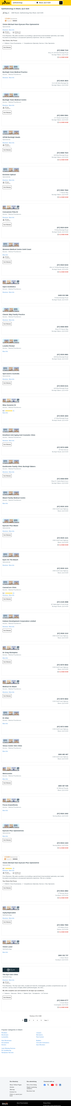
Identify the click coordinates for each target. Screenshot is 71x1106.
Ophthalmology (7, 915)
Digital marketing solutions (32, 1087)
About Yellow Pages (16, 1084)
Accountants (5, 1042)
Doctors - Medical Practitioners (12, 74)
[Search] (61, 2)
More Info (11, 30)
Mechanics (39, 1035)
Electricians (4, 1035)
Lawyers (38, 1032)
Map (6, 13)
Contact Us (13, 1092)
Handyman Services (7, 1052)
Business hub (31, 1091)
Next (45, 1020)
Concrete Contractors (42, 1042)
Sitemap (12, 1089)
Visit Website (7, 47)
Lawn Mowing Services (8, 1048)
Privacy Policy (47, 1103)
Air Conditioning (6, 1050)
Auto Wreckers (40, 1044)
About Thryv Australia (22, 1103)
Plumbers (4, 1032)
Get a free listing (32, 1084)
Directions (5, 30)
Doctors (3, 1044)
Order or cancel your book (16, 1095)
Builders (38, 1040)
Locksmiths (4, 1037)
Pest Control (40, 1037)
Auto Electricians (6, 1040)
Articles (12, 1087)
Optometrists (6, 26)
